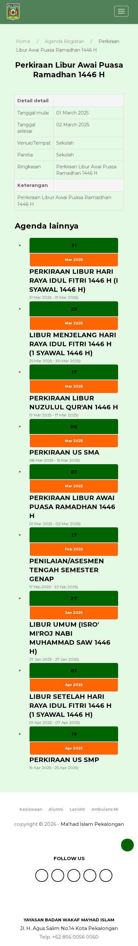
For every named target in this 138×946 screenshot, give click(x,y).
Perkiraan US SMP (64, 760)
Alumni (55, 809)
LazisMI (77, 809)
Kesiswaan (31, 809)
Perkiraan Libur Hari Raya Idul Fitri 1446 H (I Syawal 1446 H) (73, 280)
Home (23, 41)
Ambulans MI (104, 809)
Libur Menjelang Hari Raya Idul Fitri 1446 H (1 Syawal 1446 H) (72, 344)
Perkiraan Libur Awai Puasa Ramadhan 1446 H (72, 507)
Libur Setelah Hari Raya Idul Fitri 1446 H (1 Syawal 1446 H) (70, 705)
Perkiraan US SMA (64, 452)
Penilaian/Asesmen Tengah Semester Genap (66, 570)
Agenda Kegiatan (64, 41)
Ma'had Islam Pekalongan (92, 824)
